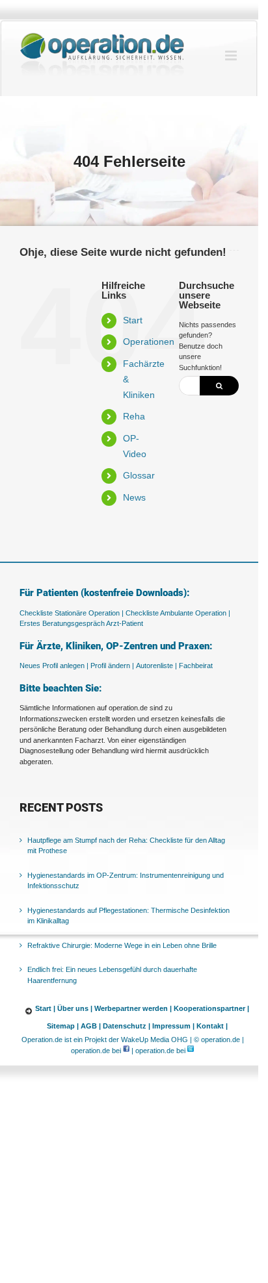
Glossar (139, 475)
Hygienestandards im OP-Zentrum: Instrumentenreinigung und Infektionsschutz (125, 880)
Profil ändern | (112, 665)
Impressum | (173, 1026)
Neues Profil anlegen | (54, 665)
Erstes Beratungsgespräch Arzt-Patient (81, 623)
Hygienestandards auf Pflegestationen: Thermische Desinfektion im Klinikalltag (128, 915)
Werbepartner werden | (133, 1008)
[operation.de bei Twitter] (190, 1050)
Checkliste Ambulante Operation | (178, 613)
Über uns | (74, 1008)
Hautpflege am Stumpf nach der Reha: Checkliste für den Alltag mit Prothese (126, 845)
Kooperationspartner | (211, 1008)
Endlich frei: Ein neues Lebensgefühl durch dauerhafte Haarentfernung (112, 974)
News (134, 497)
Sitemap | (63, 1026)
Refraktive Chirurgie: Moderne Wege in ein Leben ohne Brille (122, 945)
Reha (134, 416)
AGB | (91, 1026)
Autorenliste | (156, 665)
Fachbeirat (196, 665)
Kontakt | (212, 1026)
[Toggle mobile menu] (232, 55)
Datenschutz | (126, 1026)
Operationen (148, 341)
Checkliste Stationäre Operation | (72, 613)
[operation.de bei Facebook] (126, 1050)
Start (132, 320)
